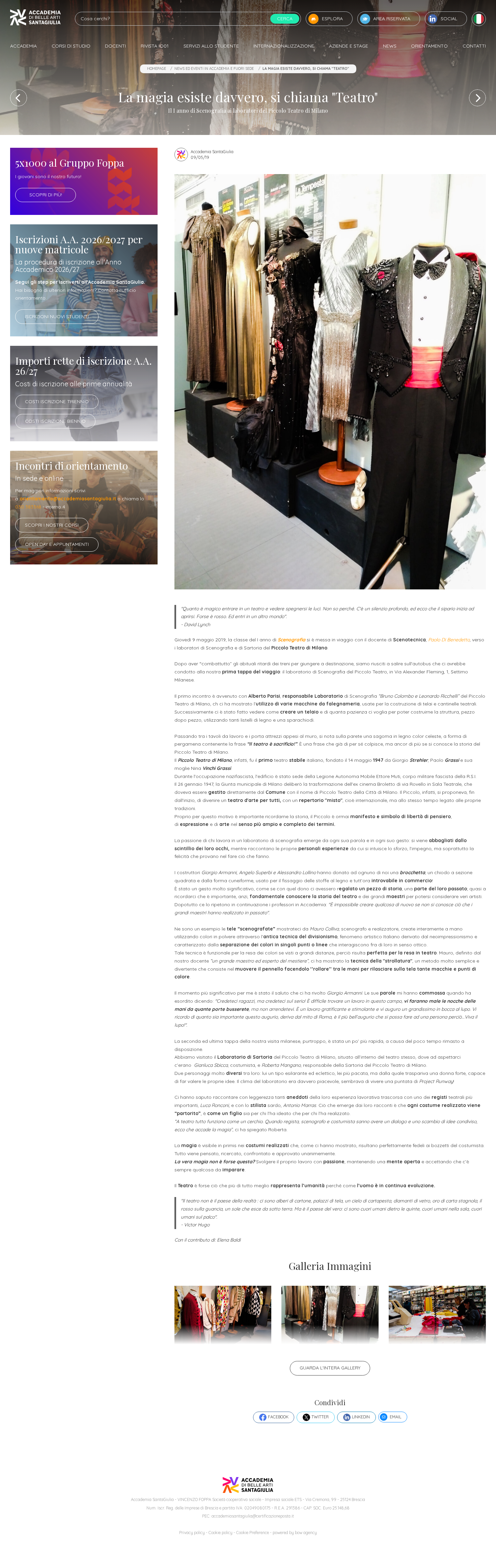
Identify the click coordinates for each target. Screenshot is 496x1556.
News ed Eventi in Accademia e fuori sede (214, 68)
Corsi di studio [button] (71, 46)
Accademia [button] (23, 46)
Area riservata (391, 19)
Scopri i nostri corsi (52, 525)
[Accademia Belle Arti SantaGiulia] (35, 18)
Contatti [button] (474, 46)
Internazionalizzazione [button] (283, 46)
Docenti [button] (115, 46)
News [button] (389, 46)
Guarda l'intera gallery (330, 1368)
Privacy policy (192, 1532)
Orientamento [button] (429, 46)
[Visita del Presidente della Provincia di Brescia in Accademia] (477, 97)
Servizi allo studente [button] (211, 46)
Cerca (285, 19)
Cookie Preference (252, 1532)
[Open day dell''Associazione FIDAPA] (18, 97)
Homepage (156, 68)
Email (395, 1416)
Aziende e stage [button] (348, 46)
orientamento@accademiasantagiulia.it (68, 499)
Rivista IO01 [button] (155, 46)
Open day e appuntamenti (57, 544)
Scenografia (291, 640)
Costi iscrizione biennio (55, 421)
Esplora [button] (332, 19)
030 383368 (28, 507)
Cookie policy (220, 1532)
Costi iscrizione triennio (57, 401)
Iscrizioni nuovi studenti (57, 316)
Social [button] (449, 19)
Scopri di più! (45, 195)
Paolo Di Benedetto (449, 640)
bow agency (306, 1532)
